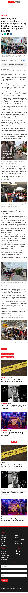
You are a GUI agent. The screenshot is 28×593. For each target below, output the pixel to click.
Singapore (4, 537)
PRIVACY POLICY (5, 555)
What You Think (19, 539)
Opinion (17, 537)
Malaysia (4, 15)
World (3, 539)
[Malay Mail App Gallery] (17, 554)
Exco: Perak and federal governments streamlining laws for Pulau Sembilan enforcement (12, 434)
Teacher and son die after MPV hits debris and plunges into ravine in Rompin (13, 380)
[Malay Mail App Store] (16, 552)
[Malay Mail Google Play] (19, 552)
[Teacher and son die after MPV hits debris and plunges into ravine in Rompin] (14, 368)
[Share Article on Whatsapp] (5, 35)
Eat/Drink (4, 545)
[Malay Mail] (14, 3)
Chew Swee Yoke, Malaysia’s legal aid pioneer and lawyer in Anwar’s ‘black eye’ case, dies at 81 (13, 407)
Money (3, 541)
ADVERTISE (4, 559)
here (23, 60)
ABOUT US (3, 553)
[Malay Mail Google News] (19, 554)
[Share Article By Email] (2, 35)
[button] (25, 65)
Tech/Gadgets (18, 543)
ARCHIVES (3, 551)
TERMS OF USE (5, 557)
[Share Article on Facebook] (11, 35)
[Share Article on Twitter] (8, 35)
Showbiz (17, 535)
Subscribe (5, 580)
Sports (17, 541)
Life (2, 543)
